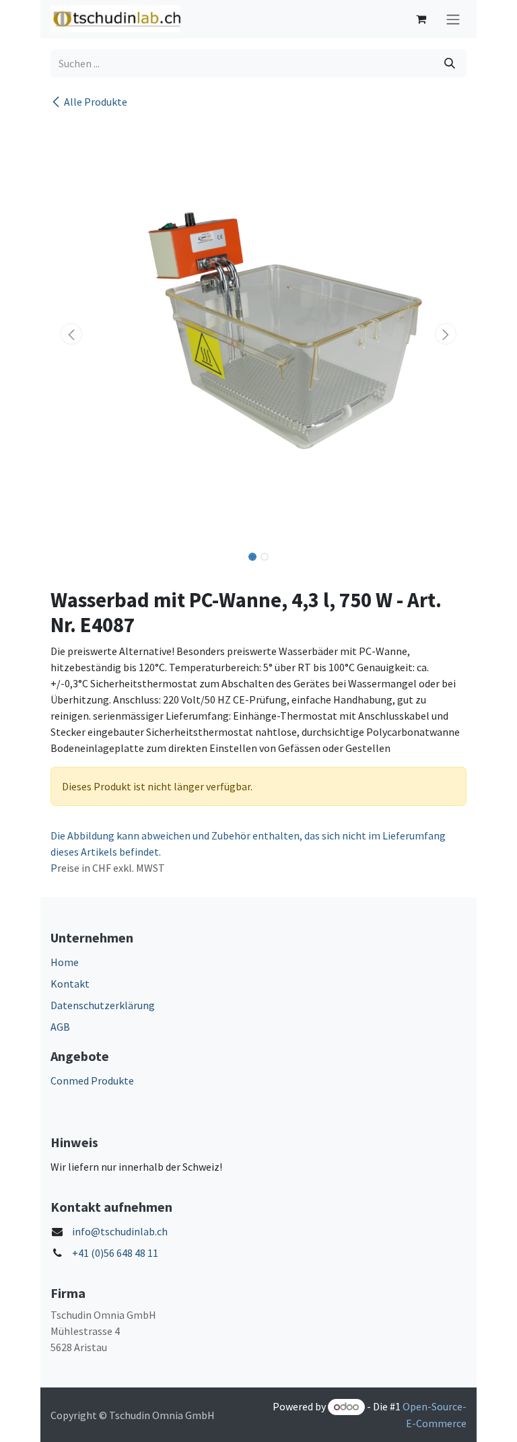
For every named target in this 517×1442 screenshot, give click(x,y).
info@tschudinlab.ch (120, 1231)
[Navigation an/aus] (453, 19)
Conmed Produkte (92, 1080)
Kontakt (70, 983)
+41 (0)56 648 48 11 (115, 1253)
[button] (71, 334)
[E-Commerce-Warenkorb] (420, 18)
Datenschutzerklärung (102, 1005)
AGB (60, 1026)
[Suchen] (450, 63)
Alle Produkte (95, 101)
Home (64, 962)
